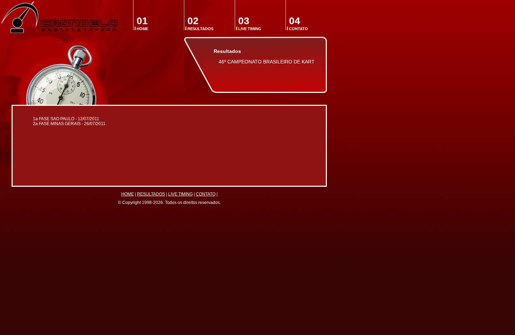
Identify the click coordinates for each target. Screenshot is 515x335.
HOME (142, 23)
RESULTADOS (200, 23)
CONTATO (298, 23)
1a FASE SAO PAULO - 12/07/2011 (66, 118)
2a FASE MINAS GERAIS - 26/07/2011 (69, 123)
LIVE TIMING (249, 23)
